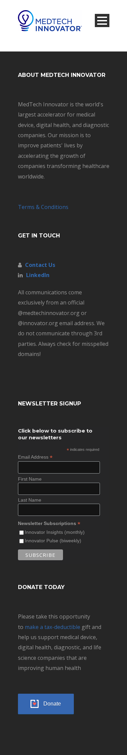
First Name (30, 479)
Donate (52, 704)
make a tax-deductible (52, 627)
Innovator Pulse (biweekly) (53, 540)
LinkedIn (37, 275)
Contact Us (40, 265)
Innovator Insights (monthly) (55, 532)
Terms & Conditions (43, 207)
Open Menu (102, 20)
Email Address (35, 457)
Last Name (29, 500)
